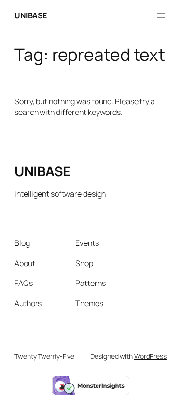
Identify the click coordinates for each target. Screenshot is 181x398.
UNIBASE (30, 15)
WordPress (150, 356)
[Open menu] (161, 15)
